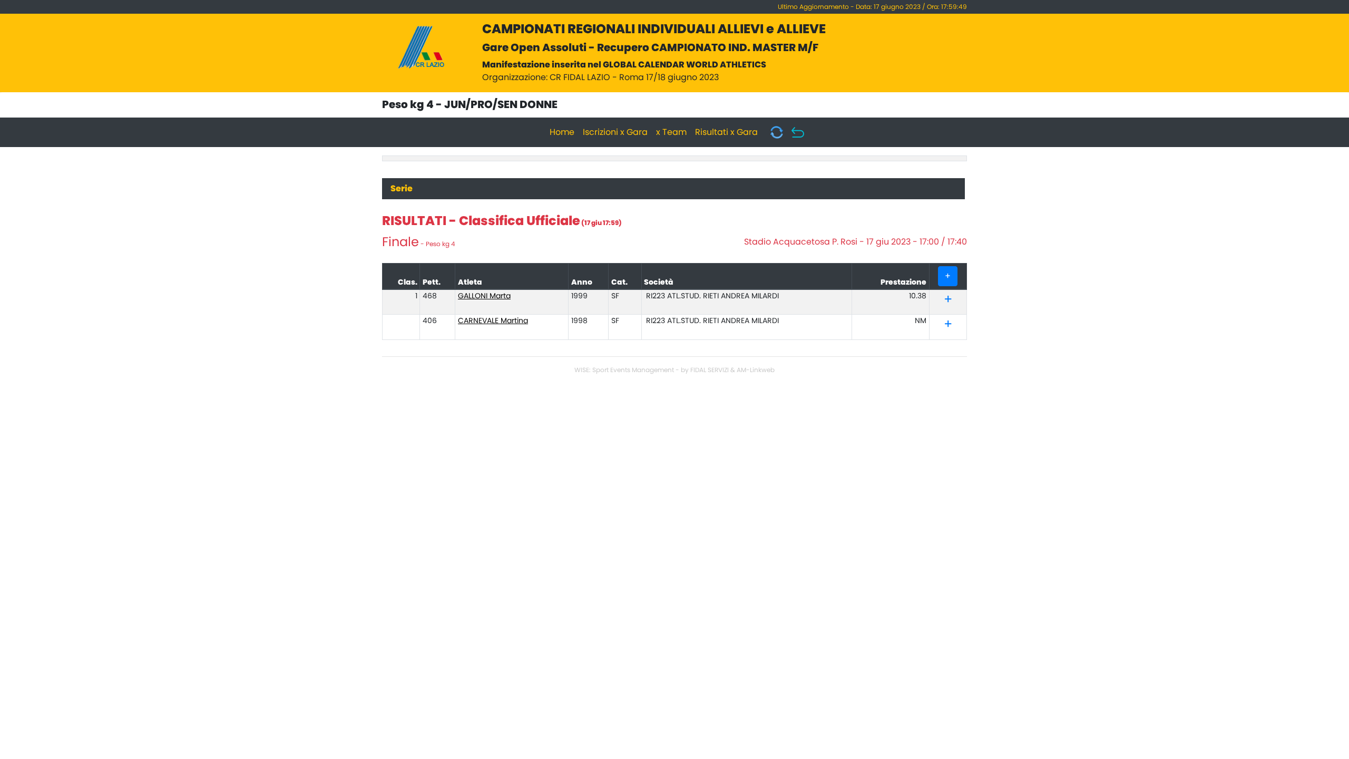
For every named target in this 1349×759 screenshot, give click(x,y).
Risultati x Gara (726, 132)
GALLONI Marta (484, 296)
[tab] (948, 300)
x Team (671, 132)
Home (562, 132)
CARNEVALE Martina (493, 321)
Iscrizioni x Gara (615, 132)
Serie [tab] (401, 188)
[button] (948, 301)
